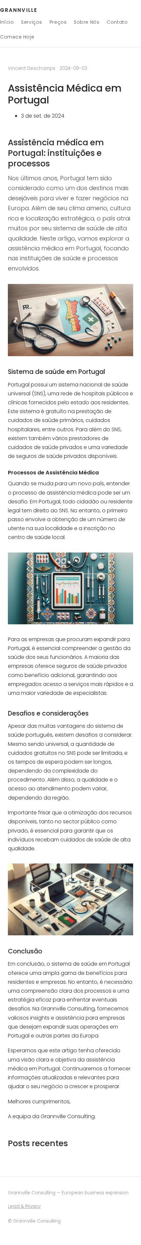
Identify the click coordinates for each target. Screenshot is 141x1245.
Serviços (31, 22)
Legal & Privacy (24, 1206)
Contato (117, 22)
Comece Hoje (17, 37)
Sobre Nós (86, 22)
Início (7, 22)
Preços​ (58, 22)
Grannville (18, 10)
